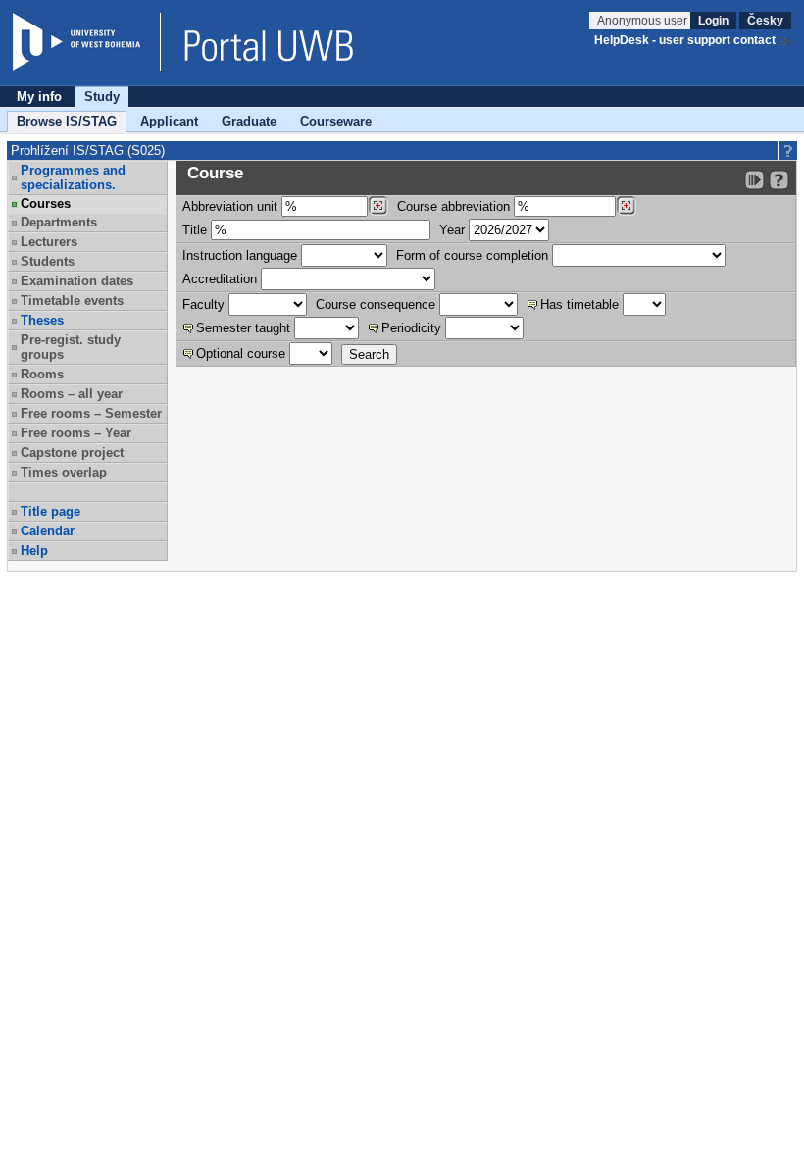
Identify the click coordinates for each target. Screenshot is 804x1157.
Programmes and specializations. (73, 177)
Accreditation (219, 279)
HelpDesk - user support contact (685, 40)
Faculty (203, 304)
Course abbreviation (453, 206)
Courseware (336, 121)
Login (713, 20)
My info (39, 96)
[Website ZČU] (86, 42)
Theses (42, 320)
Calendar (48, 531)
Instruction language (239, 255)
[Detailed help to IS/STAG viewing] (779, 180)
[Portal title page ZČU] (259, 42)
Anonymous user (643, 20)
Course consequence (375, 304)
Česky (765, 20)
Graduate (249, 121)
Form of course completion (472, 255)
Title (194, 230)
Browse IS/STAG (67, 121)
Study (102, 96)
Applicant (169, 121)
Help (34, 550)
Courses (46, 203)
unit (229, 206)
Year (452, 230)
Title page (50, 511)
